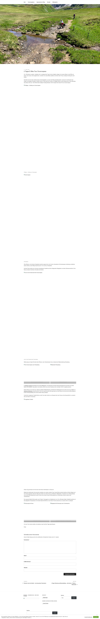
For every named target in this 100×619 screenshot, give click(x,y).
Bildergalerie (55, 2)
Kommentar (27, 539)
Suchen (62, 595)
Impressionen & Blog (41, 2)
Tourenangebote (31, 2)
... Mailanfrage (45, 597)
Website (25, 567)
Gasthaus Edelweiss (28, 391)
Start (25, 2)
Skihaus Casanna (28, 385)
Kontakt (48, 2)
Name (25, 555)
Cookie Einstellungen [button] (88, 617)
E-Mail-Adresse (27, 561)
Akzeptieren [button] (96, 617)
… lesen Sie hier (45, 603)
